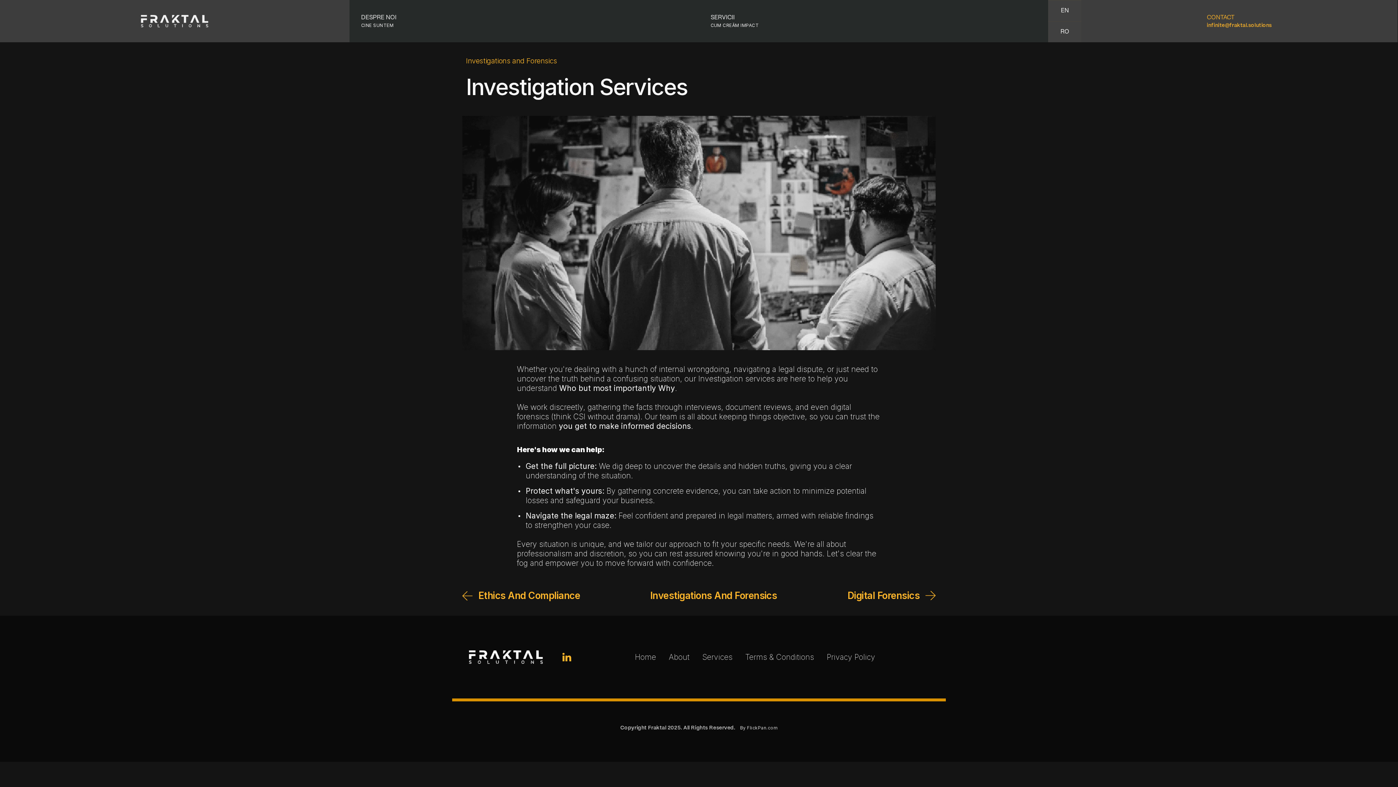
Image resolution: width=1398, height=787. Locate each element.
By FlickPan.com (759, 728)
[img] (566, 657)
